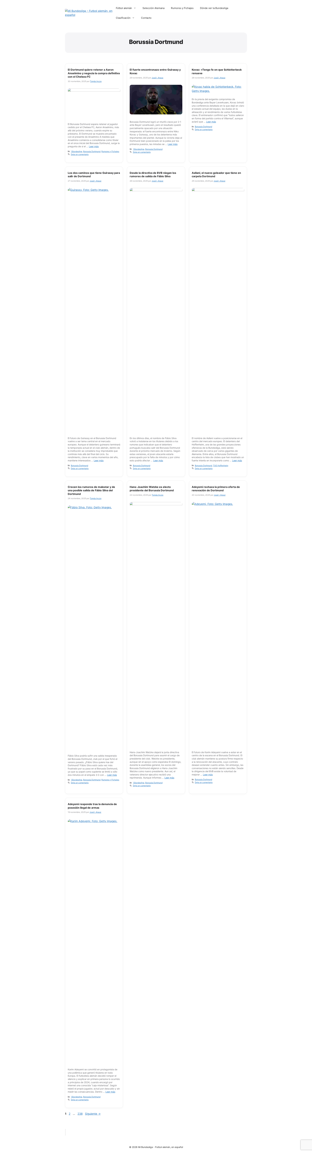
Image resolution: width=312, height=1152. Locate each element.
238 (80, 1113)
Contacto (146, 17)
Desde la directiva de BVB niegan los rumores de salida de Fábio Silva (153, 174)
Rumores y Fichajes (182, 8)
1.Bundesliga (76, 151)
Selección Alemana (153, 8)
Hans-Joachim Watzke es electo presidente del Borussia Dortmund (152, 488)
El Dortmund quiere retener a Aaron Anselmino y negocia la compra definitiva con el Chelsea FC (94, 73)
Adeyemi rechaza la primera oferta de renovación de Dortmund (216, 488)
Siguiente (93, 1113)
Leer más (94, 146)
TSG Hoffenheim (220, 465)
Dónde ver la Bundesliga (214, 8)
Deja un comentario (80, 154)
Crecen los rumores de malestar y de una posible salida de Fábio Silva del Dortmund (91, 490)
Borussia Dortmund (91, 151)
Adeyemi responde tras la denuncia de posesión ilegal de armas (92, 805)
